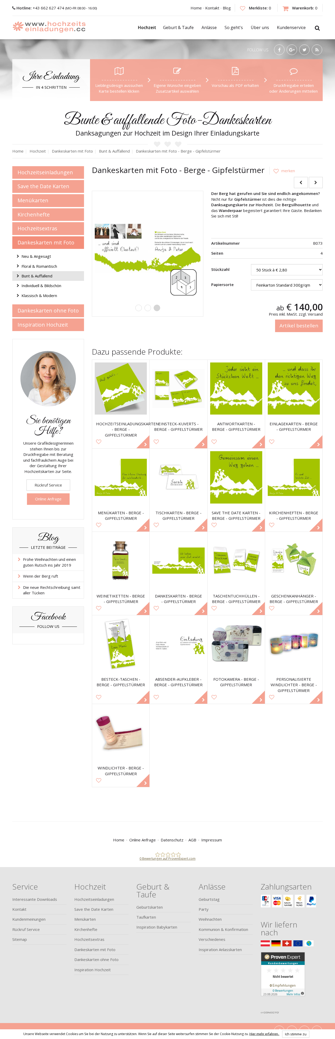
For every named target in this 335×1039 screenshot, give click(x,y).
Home (196, 7)
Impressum (211, 839)
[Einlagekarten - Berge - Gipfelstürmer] (294, 388)
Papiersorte (222, 284)
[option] (147, 246)
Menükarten (33, 200)
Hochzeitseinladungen (45, 172)
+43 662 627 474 (40, 7)
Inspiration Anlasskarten (220, 949)
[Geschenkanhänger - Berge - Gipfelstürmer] (294, 560)
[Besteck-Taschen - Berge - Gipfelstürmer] (121, 644)
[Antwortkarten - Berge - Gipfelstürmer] (236, 388)
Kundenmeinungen (29, 919)
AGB (192, 839)
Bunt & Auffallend (36, 275)
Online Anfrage (48, 498)
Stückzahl (220, 269)
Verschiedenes (212, 939)
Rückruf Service (48, 485)
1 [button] (138, 308)
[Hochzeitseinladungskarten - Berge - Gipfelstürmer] (121, 388)
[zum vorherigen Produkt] (301, 182)
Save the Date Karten (43, 186)
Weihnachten (210, 919)
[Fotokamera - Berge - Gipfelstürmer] (236, 644)
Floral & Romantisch (39, 266)
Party (204, 909)
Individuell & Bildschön (41, 285)
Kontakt (212, 7)
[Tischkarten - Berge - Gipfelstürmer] (178, 477)
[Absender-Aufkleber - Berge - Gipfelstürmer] (178, 644)
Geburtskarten (149, 907)
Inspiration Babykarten (156, 927)
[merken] (282, 171)
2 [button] (147, 308)
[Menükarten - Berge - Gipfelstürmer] (121, 477)
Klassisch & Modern (39, 295)
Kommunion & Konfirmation (223, 929)
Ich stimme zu (295, 1034)
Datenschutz (172, 839)
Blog (227, 7)
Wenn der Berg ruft (40, 576)
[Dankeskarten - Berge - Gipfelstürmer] (178, 560)
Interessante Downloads (34, 899)
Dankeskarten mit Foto (46, 242)
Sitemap (19, 939)
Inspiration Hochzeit (43, 324)
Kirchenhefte (34, 214)
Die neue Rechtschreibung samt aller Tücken (51, 590)
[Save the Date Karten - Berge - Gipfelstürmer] (236, 477)
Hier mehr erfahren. (264, 1033)
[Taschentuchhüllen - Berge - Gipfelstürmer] (236, 560)
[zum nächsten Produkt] (316, 182)
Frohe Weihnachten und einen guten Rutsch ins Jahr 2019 (49, 562)
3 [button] (157, 308)
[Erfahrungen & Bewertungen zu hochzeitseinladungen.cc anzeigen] (283, 980)
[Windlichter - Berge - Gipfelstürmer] (121, 733)
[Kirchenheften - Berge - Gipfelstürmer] (294, 477)
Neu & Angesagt (36, 256)
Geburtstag (209, 899)
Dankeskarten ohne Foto (48, 310)
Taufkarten (146, 917)
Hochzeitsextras (37, 228)
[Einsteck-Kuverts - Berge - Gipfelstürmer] (178, 388)
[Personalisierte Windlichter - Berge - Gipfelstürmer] (294, 644)
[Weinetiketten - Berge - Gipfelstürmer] (121, 560)
